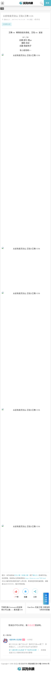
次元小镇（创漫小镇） (22, 575)
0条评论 (37, 19)
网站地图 (31, 664)
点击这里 (31, 625)
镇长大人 (7, 19)
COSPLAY (6, 24)
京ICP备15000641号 (42, 664)
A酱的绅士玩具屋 (15, 640)
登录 (47, 3)
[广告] (25, 10)
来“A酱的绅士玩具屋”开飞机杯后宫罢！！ (24, 650)
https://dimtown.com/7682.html (35, 578)
